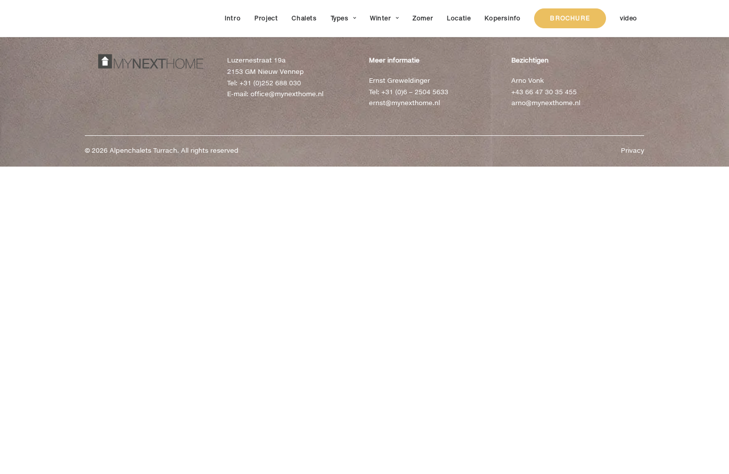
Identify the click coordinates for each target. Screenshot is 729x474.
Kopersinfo (502, 18)
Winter (380, 18)
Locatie (459, 18)
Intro (233, 18)
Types (340, 18)
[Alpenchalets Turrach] (94, 18)
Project (266, 18)
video (628, 18)
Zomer (423, 18)
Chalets (304, 18)
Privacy (632, 150)
